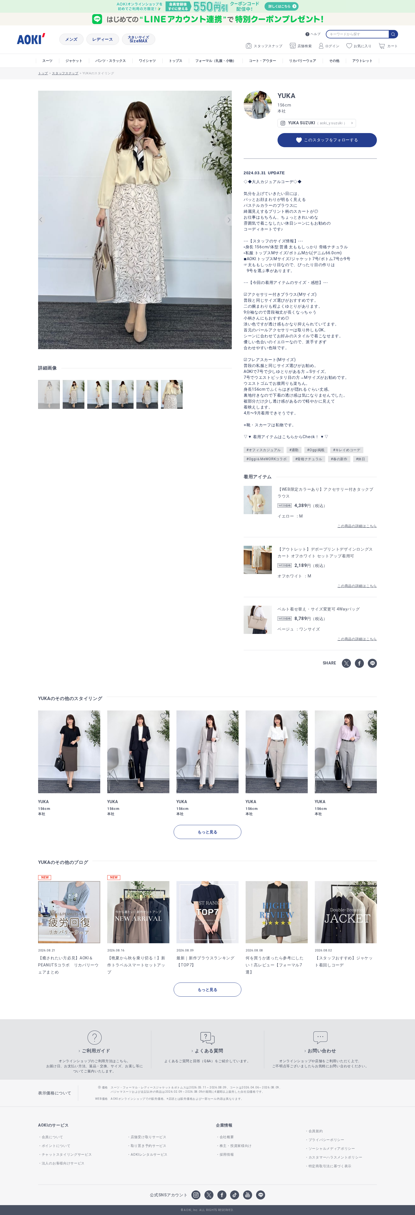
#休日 (360, 459)
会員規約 (316, 1131)
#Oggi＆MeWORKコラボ (266, 459)
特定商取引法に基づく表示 (330, 1166)
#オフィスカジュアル (263, 450)
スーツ (47, 61)
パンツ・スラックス (110, 61)
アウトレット (362, 61)
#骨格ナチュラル (309, 459)
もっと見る (207, 832)
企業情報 (224, 1125)
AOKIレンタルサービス (149, 1155)
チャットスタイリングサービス (67, 1155)
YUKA (287, 96)
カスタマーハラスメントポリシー (335, 1157)
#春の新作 (339, 459)
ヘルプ (315, 34)
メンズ (71, 39)
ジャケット (73, 61)
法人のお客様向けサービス (63, 1163)
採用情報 (227, 1155)
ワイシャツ (147, 61)
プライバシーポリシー (326, 1140)
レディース (102, 39)
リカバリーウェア (302, 61)
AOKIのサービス (53, 1125)
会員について (52, 1137)
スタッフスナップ (268, 46)
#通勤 (294, 450)
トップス (175, 61)
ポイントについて (56, 1146)
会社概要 (227, 1137)
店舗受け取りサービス (149, 1137)
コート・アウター (262, 61)
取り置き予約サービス (149, 1146)
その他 (334, 61)
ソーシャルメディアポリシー (332, 1149)
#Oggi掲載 (316, 450)
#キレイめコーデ (347, 450)
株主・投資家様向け (236, 1146)
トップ (43, 73)
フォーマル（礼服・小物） (215, 61)
